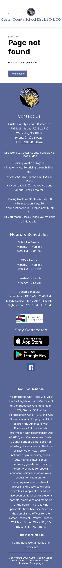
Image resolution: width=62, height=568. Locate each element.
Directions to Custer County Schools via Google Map (29, 154)
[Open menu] (8, 14)
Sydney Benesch (42, 518)
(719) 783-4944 (32, 142)
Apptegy (38, 563)
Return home (18, 73)
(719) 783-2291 (34, 137)
